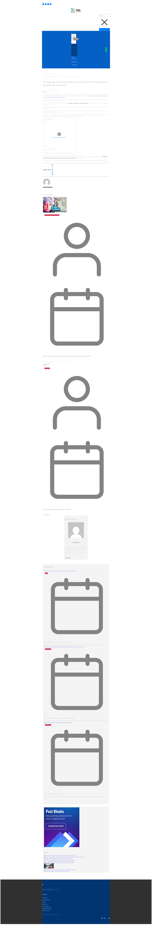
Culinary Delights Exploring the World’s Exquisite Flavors (55, 794)
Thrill (50, 649)
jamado (44, 283)
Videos (58, 215)
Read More (46, 364)
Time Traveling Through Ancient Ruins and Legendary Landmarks (57, 642)
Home (47, 71)
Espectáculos (49, 73)
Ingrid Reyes (48, 89)
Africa (46, 573)
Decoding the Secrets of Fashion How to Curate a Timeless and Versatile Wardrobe (60, 718)
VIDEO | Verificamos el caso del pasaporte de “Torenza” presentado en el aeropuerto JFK (67, 356)
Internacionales (53, 215)
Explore (46, 649)
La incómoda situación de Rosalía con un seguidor (57, 509)
